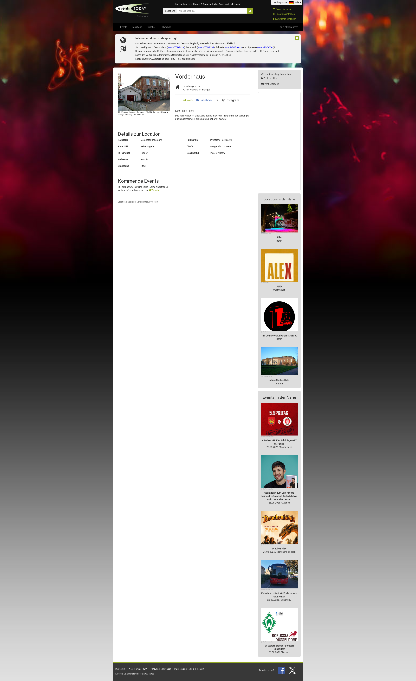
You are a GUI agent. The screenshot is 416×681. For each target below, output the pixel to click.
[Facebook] (281, 670)
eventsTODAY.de (176, 47)
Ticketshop (165, 27)
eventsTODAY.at (206, 47)
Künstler (151, 27)
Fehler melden (270, 78)
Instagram (232, 100)
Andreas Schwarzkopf (137, 112)
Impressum (120, 669)
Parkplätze (192, 140)
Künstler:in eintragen (285, 19)
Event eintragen (283, 9)
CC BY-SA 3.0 (139, 115)
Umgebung (123, 166)
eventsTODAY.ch (233, 47)
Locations (137, 27)
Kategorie (123, 140)
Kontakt (200, 669)
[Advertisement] (279, 141)
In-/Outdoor (124, 153)
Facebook (206, 100)
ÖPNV (190, 146)
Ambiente (123, 159)
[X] (292, 670)
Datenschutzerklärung (184, 669)
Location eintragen (285, 14)
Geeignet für (193, 153)
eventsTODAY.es (265, 47)
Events (123, 27)
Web (190, 100)
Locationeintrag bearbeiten (277, 74)
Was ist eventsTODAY (138, 669)
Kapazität (123, 146)
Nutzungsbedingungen (161, 669)
